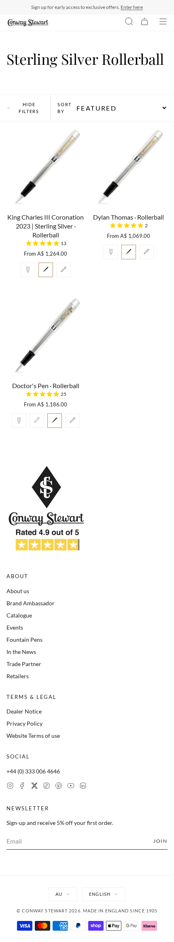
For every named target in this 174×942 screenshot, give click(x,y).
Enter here (132, 7)
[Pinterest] (58, 786)
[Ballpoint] (37, 420)
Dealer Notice (24, 711)
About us (17, 590)
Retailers (17, 676)
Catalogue (19, 615)
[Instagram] (10, 786)
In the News (21, 651)
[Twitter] (34, 786)
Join (160, 841)
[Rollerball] (45, 270)
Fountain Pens (24, 639)
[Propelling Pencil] (63, 270)
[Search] (129, 22)
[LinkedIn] (83, 786)
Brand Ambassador (30, 603)
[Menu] (163, 22)
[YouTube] (70, 786)
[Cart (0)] (144, 22)
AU (58, 894)
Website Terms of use (33, 735)
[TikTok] (46, 786)
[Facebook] (22, 786)
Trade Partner (23, 663)
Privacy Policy (24, 723)
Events (14, 627)
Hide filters (29, 108)
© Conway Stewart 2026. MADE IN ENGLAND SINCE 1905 (87, 910)
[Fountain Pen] (28, 270)
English (99, 894)
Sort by (64, 108)
